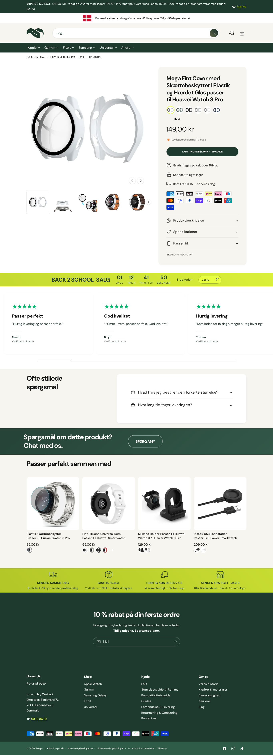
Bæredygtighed (209, 695)
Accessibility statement (141, 748)
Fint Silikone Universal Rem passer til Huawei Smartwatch (104, 536)
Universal (106, 48)
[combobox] (136, 33)
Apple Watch (93, 684)
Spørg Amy (145, 441)
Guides (146, 701)
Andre (125, 48)
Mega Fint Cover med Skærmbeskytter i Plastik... (69, 57)
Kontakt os (148, 718)
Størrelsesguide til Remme (159, 690)
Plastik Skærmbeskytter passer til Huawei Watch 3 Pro (48, 536)
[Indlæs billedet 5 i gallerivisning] (137, 202)
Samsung (85, 48)
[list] (136, 18)
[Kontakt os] (231, 33)
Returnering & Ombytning (159, 713)
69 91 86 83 (39, 719)
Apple (32, 48)
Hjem (30, 57)
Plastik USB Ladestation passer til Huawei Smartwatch (215, 536)
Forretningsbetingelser (80, 748)
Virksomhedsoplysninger (110, 748)
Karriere (204, 701)
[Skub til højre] (140, 180)
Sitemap (162, 748)
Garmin (49, 48)
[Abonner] (175, 641)
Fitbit (67, 48)
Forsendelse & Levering (158, 707)
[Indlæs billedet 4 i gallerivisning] (112, 202)
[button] (33, 48)
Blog (201, 707)
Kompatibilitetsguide (155, 695)
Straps (39, 748)
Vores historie (209, 684)
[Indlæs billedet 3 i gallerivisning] (87, 202)
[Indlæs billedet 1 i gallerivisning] (38, 202)
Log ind (241, 6)
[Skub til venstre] (132, 180)
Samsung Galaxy (95, 695)
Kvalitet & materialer (213, 690)
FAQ (144, 684)
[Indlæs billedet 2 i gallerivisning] (62, 202)
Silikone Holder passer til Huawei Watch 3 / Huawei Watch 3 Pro (161, 536)
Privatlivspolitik (55, 748)
